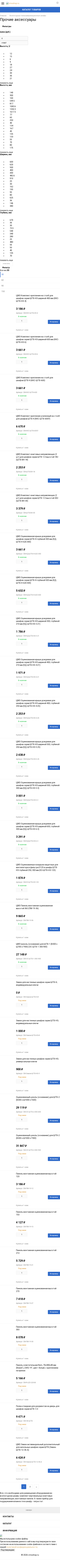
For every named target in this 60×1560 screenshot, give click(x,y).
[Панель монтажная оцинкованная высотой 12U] (7, 1181)
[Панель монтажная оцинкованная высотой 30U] (7, 1334)
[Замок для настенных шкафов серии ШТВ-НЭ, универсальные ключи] (7, 1066)
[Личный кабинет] (51, 3)
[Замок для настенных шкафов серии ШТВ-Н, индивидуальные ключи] (7, 989)
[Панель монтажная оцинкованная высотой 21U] (7, 1257)
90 (2, 286)
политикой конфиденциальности (21, 1547)
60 (2, 280)
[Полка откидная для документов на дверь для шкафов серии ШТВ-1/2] (7, 1413)
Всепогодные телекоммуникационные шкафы (28, 16)
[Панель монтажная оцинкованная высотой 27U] (7, 1295)
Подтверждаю (7, 1550)
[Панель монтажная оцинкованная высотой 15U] (7, 1219)
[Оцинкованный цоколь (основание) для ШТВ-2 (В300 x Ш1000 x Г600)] (7, 1104)
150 (3, 291)
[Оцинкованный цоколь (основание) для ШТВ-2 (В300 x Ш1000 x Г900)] (7, 1142)
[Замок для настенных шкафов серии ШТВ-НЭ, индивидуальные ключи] (7, 1028)
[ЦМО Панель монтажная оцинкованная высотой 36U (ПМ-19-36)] (7, 913)
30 (2, 274)
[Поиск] (46, 3)
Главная (3, 16)
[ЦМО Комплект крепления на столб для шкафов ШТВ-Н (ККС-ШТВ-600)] (7, 385)
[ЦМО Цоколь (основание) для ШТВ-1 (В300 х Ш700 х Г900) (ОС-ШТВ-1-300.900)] (7, 951)
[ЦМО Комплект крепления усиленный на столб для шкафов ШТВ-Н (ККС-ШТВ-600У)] (7, 423)
